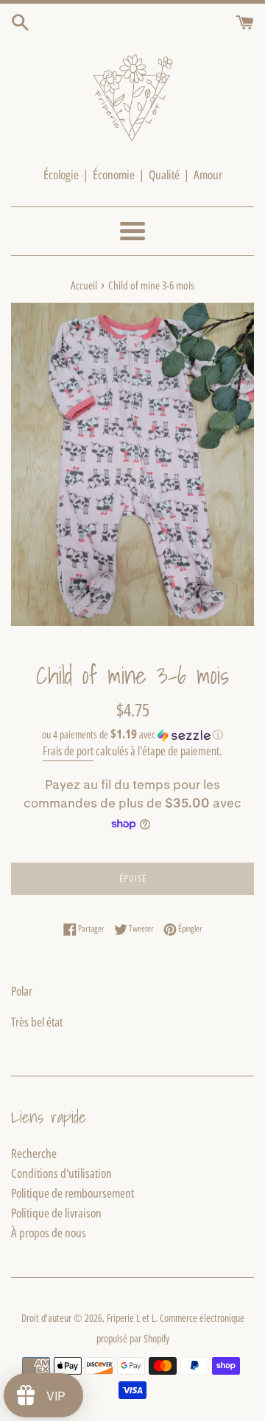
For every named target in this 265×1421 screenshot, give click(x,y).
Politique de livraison (56, 1212)
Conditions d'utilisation (61, 1173)
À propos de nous (48, 1232)
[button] (132, 734)
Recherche (34, 1153)
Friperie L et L (131, 1318)
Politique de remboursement (72, 1192)
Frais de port (68, 751)
